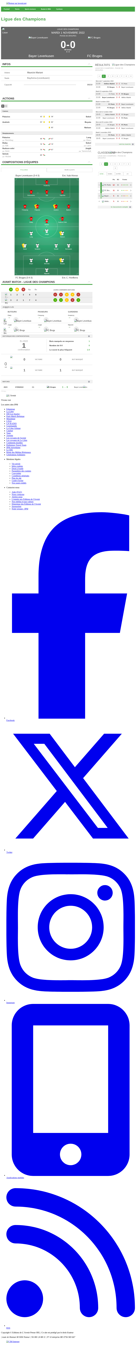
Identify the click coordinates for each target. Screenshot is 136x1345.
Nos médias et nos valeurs (22, 501)
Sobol (88, 117)
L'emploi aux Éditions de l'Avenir (26, 499)
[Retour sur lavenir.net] (68, 3)
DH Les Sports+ (13, 414)
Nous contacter (18, 494)
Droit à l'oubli (17, 468)
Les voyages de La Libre (16, 440)
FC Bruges (94, 56)
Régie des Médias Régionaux (18, 452)
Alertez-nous (17, 497)
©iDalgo (3, 391)
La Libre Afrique (13, 428)
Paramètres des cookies (21, 471)
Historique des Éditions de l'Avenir (26, 504)
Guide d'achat (17, 480)
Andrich (6, 122)
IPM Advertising (13, 447)
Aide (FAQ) (17, 492)
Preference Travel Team (16, 445)
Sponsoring (16, 506)
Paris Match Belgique (15, 416)
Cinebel (9, 431)
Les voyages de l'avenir (16, 438)
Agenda (9, 435)
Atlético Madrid (109, 84)
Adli (6, 145)
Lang (88, 137)
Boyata (88, 122)
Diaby (5, 143)
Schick (5, 154)
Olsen (88, 140)
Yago (8, 433)
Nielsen (87, 127)
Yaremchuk (86, 151)
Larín (89, 145)
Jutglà (88, 148)
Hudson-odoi (8, 148)
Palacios (6, 117)
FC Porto (124, 84)
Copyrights (16, 473)
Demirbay (9, 140)
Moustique (10, 419)
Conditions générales (20, 476)
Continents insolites (14, 443)
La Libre (10, 411)
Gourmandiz (11, 426)
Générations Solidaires (15, 455)
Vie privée (16, 464)
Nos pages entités (19, 483)
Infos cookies (17, 466)
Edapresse (10, 409)
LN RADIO (11, 423)
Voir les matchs (125, 144)
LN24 (8, 421)
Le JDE (9, 450)
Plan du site (16, 478)
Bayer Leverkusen (41, 56)
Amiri (7, 151)
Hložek (8, 156)
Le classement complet (119, 207)
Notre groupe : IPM (20, 509)
